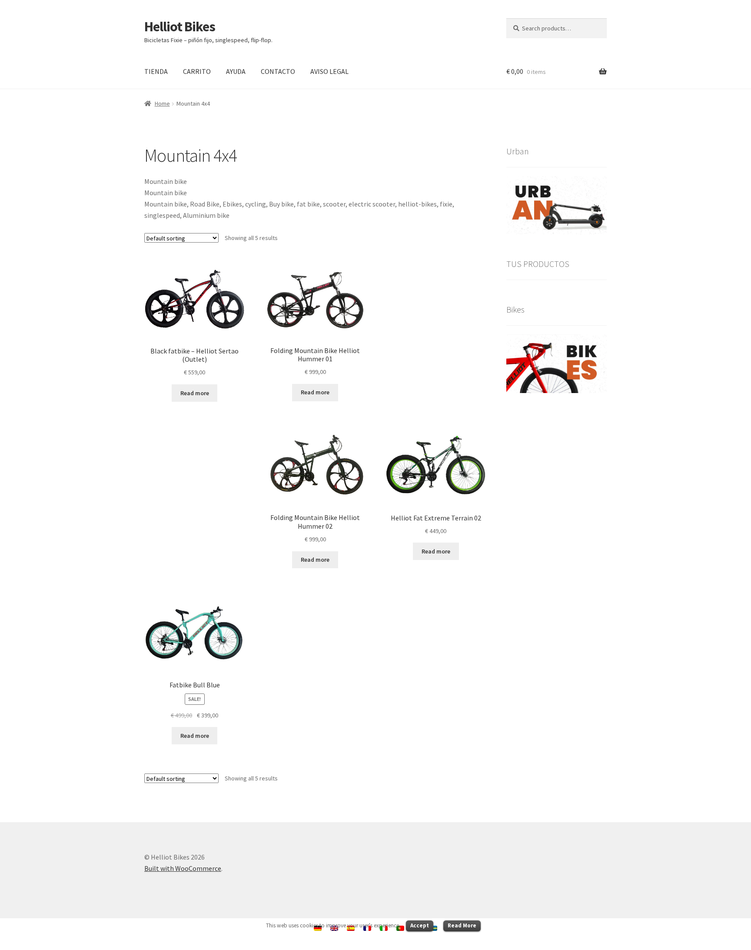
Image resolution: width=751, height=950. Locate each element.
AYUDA (236, 71)
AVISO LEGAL (329, 71)
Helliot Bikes (179, 26)
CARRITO (197, 71)
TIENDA (156, 71)
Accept (419, 925)
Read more (194, 393)
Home (162, 103)
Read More (462, 925)
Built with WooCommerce (182, 868)
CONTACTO (278, 71)
